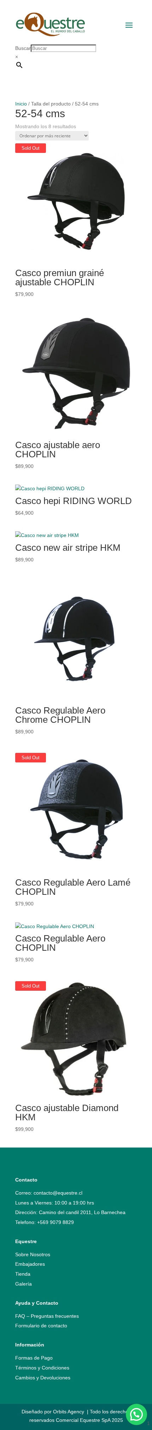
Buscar (23, 48)
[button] (136, 1414)
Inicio (21, 104)
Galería (23, 1284)
